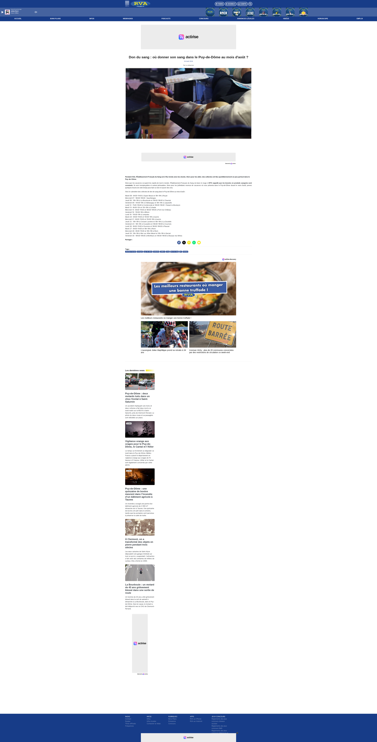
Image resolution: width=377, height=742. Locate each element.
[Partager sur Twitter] (183, 244)
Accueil (18, 18)
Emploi (360, 18)
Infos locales (151, 721)
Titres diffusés (130, 724)
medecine (156, 251)
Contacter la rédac (154, 724)
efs (181, 251)
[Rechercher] (250, 4)
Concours (203, 18)
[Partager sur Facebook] (178, 244)
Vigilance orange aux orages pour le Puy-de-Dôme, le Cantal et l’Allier (139, 444)
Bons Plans (55, 18)
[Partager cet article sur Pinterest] (188, 244)
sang (167, 251)
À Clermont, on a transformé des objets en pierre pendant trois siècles (139, 543)
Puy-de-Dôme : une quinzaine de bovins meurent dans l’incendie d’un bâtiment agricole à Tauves (138, 494)
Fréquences (129, 726)
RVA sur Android (196, 721)
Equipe (127, 721)
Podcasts (166, 18)
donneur (185, 251)
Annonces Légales (245, 18)
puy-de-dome (148, 251)
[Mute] (35, 12)
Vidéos (286, 18)
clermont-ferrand (131, 251)
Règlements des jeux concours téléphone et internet (220, 733)
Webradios (128, 18)
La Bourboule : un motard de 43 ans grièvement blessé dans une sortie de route (139, 588)
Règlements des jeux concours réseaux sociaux (219, 721)
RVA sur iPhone (195, 719)
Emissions (172, 721)
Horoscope (323, 18)
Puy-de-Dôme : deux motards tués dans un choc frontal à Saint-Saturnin (137, 397)
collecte (162, 251)
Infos (91, 18)
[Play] (3, 12)
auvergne (139, 251)
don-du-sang (174, 251)
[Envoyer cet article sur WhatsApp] (193, 244)
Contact (128, 719)
